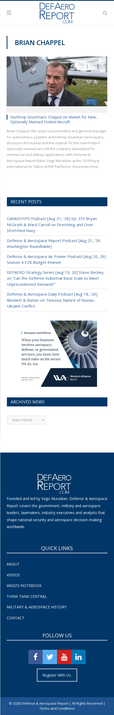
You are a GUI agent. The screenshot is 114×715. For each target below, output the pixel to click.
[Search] (105, 13)
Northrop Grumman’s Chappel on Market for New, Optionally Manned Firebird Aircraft (53, 119)
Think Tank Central (27, 596)
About (13, 564)
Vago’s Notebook (24, 585)
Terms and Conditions (57, 708)
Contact (15, 617)
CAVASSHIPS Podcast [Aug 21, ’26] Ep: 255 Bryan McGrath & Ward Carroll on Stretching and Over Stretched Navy (52, 224)
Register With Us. (57, 675)
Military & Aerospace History (37, 606)
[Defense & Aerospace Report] (57, 12)
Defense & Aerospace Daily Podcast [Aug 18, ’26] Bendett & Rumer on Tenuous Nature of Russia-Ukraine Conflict (52, 300)
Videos (13, 574)
